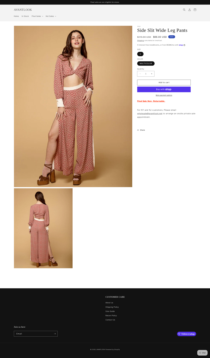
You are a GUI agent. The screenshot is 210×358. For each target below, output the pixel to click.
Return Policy (111, 315)
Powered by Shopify (112, 349)
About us (109, 303)
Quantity (140, 69)
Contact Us (110, 320)
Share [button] (142, 130)
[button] (37, 16)
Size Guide (110, 311)
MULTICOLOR (146, 63)
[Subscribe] (54, 334)
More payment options (164, 95)
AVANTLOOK (100, 349)
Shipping (140, 40)
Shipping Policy (112, 307)
